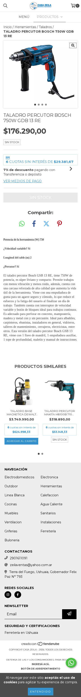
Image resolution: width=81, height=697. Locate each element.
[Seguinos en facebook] (17, 594)
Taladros (45, 27)
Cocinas (10, 504)
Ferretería (48, 531)
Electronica (49, 477)
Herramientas (25, 27)
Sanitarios (48, 513)
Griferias (10, 531)
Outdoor (11, 486)
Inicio (7, 27)
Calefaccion (49, 495)
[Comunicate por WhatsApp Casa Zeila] (71, 663)
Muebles (11, 513)
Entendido (40, 691)
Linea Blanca (14, 495)
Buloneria (11, 540)
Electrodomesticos (19, 477)
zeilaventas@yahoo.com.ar (31, 565)
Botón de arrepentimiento (40, 668)
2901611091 (18, 558)
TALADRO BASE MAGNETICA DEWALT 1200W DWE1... (21, 412)
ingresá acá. (41, 664)
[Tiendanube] (40, 645)
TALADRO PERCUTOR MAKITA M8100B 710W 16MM (59, 412)
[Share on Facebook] (34, 223)
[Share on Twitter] (46, 223)
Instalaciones (50, 522)
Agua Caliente (51, 504)
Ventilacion (13, 522)
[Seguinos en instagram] (7, 594)
